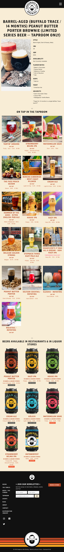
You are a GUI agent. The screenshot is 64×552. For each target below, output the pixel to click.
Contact (5, 508)
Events (4, 498)
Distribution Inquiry (7, 512)
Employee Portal (47, 549)
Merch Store (54, 485)
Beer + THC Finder (6, 491)
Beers (4, 484)
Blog (4, 502)
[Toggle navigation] (60, 4)
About (4, 505)
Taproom (5, 495)
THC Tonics (6, 487)
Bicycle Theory (38, 549)
